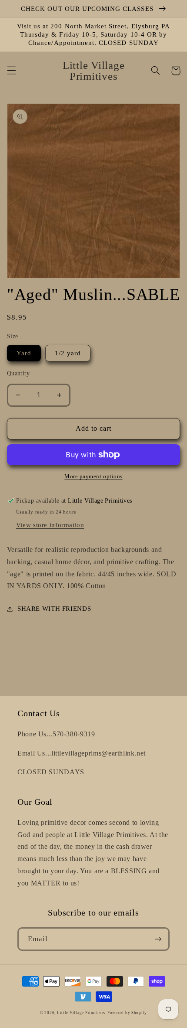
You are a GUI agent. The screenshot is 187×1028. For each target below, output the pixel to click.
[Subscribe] (158, 938)
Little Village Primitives (81, 1013)
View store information (50, 524)
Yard (24, 353)
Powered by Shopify (127, 1013)
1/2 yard (68, 353)
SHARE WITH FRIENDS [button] (54, 608)
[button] (11, 71)
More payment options (93, 476)
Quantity (18, 373)
